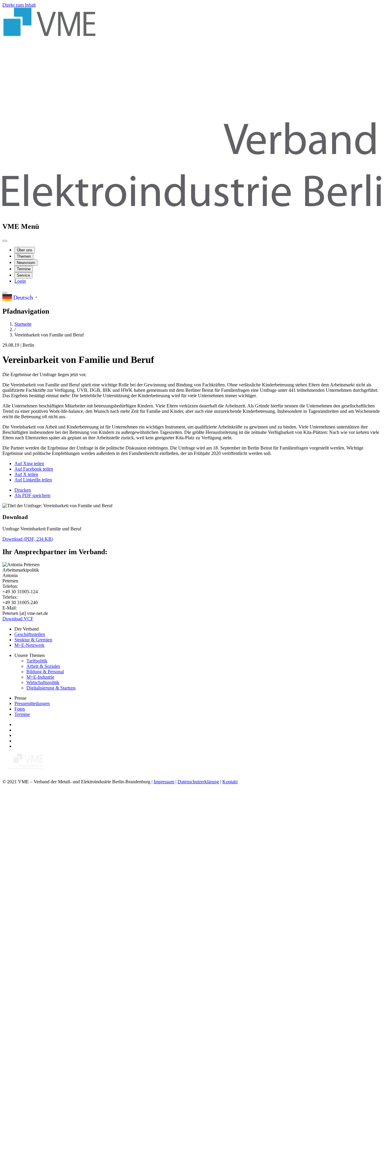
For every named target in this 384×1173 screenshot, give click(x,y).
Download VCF (17, 618)
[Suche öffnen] (4, 293)
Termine (22, 714)
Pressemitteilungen (32, 703)
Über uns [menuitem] (24, 250)
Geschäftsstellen (29, 634)
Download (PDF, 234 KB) (27, 539)
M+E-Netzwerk (29, 645)
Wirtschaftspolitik (42, 682)
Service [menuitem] (23, 275)
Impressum (164, 781)
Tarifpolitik (36, 660)
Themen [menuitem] (24, 256)
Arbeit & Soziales (43, 666)
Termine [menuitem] (24, 269)
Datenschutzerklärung (198, 781)
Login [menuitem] (20, 281)
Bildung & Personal (45, 671)
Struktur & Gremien (33, 639)
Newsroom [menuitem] (26, 262)
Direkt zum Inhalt (19, 5)
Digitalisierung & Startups (51, 687)
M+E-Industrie (40, 677)
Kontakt (230, 781)
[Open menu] (4, 241)
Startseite (23, 324)
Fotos (19, 708)
